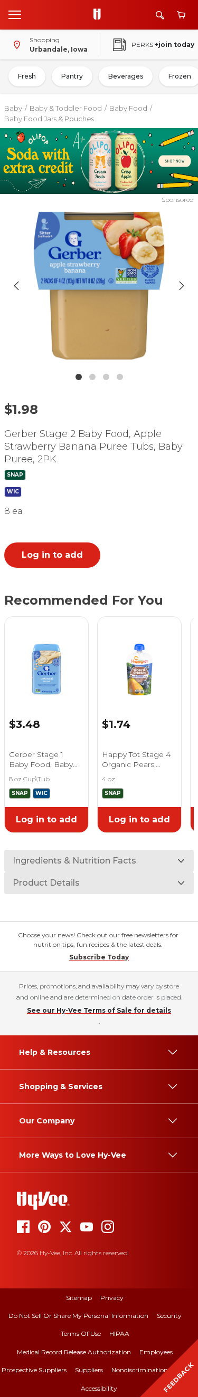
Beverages (125, 76)
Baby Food (128, 108)
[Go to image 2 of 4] (92, 377)
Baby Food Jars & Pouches (49, 118)
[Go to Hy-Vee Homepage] (99, 14)
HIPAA (119, 1333)
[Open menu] (14, 14)
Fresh (27, 76)
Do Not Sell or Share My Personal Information (78, 1316)
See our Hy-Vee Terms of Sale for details (99, 1010)
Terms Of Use (81, 1333)
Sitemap (79, 1298)
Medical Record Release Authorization (74, 1352)
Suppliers (89, 1370)
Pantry (72, 76)
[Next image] (181, 285)
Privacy (112, 1298)
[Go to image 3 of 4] (106, 377)
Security (169, 1316)
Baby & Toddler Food (66, 108)
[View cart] (181, 15)
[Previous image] (16, 285)
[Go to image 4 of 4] (120, 377)
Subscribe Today (99, 957)
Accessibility (99, 1388)
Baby (13, 108)
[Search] (160, 15)
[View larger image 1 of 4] (99, 285)
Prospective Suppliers (34, 1370)
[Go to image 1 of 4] (79, 377)
